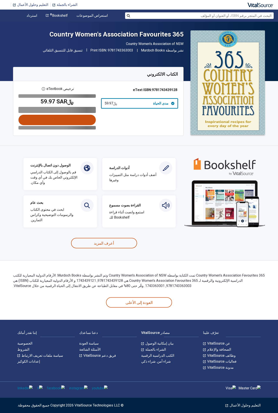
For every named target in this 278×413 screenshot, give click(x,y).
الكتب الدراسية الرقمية (157, 355)
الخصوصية (24, 343)
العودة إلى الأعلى (139, 302)
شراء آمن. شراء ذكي (156, 361)
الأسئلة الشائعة (90, 349)
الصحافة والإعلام (218, 349)
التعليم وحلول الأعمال (32, 5)
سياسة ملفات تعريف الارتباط (42, 355)
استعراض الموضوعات (92, 15)
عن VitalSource (218, 343)
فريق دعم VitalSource (99, 355)
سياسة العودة (89, 343)
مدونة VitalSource (220, 367)
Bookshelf (59, 15)
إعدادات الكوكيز (28, 361)
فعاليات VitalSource (221, 361)
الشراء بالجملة (66, 5)
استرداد (31, 15)
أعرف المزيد (104, 243)
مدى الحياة (137, 103)
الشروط (23, 349)
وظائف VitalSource (221, 355)
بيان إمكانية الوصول (159, 343)
